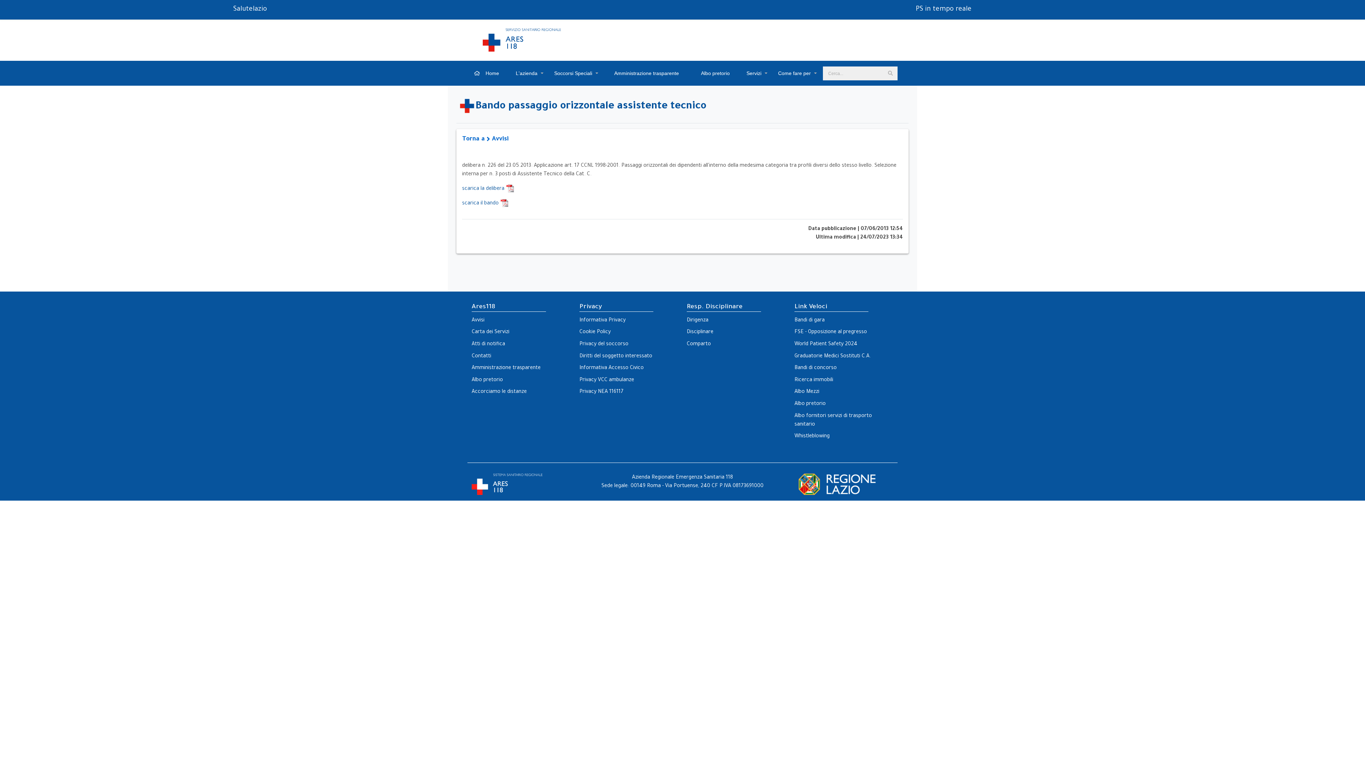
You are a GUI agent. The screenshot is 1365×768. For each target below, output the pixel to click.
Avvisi (478, 321)
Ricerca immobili (813, 380)
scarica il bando (481, 203)
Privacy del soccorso (603, 344)
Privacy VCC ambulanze (606, 380)
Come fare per (794, 73)
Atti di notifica (488, 344)
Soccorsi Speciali (573, 73)
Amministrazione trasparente (646, 73)
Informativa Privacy (602, 321)
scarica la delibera (484, 189)
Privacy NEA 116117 (601, 392)
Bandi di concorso (815, 368)
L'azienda (526, 73)
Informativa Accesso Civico (611, 368)
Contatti (481, 356)
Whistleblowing (812, 436)
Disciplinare (700, 332)
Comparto (699, 344)
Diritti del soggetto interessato (615, 356)
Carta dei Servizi (490, 332)
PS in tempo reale (943, 9)
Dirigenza (697, 321)
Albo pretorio (715, 73)
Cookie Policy (595, 332)
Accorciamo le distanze (499, 392)
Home (491, 73)
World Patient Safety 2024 (825, 344)
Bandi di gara (809, 321)
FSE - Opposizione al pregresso (830, 332)
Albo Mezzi (806, 392)
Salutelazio (250, 9)
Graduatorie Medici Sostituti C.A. (832, 356)
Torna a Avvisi (485, 139)
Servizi (753, 73)
